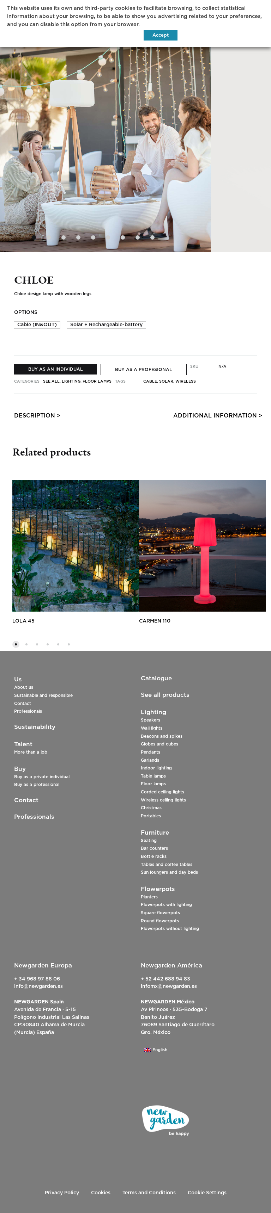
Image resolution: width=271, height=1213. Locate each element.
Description (34, 416)
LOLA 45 (23, 621)
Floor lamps (153, 784)
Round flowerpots (160, 921)
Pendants (150, 752)
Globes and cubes (159, 744)
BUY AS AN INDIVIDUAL (55, 369)
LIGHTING (71, 381)
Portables (151, 816)
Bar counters (154, 848)
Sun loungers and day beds (169, 872)
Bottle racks (154, 856)
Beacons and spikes (161, 736)
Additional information (215, 416)
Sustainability (34, 727)
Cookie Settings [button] (207, 1192)
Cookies (100, 1192)
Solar (166, 381)
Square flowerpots (160, 913)
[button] (37, 325)
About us (23, 687)
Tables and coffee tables (166, 864)
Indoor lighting (156, 768)
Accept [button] (160, 35)
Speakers (150, 720)
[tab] (34, 417)
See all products (165, 695)
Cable (150, 381)
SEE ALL (51, 381)
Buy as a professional (36, 784)
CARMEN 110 (154, 621)
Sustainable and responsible (43, 695)
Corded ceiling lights (162, 792)
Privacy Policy (62, 1192)
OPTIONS (25, 312)
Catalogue (156, 678)
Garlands (150, 760)
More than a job (30, 752)
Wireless (185, 381)
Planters (149, 897)
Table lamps (153, 776)
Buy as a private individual (42, 777)
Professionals (28, 711)
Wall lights (151, 728)
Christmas (151, 808)
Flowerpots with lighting (166, 905)
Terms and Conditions (149, 1192)
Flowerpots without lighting (170, 929)
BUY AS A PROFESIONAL (143, 369)
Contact (22, 703)
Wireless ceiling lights (163, 800)
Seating (149, 840)
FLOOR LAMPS (97, 381)
